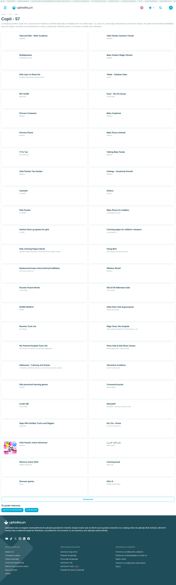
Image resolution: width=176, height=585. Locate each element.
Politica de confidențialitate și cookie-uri (131, 555)
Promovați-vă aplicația (69, 559)
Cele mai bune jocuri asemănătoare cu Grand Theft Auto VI (51, 1)
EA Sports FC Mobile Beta (81, 1)
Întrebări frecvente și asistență (72, 570)
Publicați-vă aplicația (68, 555)
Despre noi (9, 552)
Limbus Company (23, 1)
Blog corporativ (11, 570)
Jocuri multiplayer (151, 1)
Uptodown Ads (66, 562)
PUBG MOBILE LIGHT (166, 1)
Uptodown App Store (68, 552)
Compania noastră (12, 555)
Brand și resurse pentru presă (16, 566)
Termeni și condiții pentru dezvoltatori (130, 563)
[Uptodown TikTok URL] (11, 539)
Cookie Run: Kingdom (129, 1)
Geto (140, 1)
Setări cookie (121, 559)
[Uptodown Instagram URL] (19, 539)
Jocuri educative (31, 510)
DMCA (118, 566)
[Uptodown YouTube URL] (6, 539)
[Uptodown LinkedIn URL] (24, 539)
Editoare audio (114, 1)
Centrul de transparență (14, 562)
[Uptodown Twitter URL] (15, 539)
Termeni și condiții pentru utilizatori (129, 552)
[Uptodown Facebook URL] (28, 539)
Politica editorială (12, 559)
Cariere (8, 573)
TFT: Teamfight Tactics (99, 1)
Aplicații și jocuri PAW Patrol (12, 510)
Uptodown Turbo (69, 566)
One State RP (11, 1)
